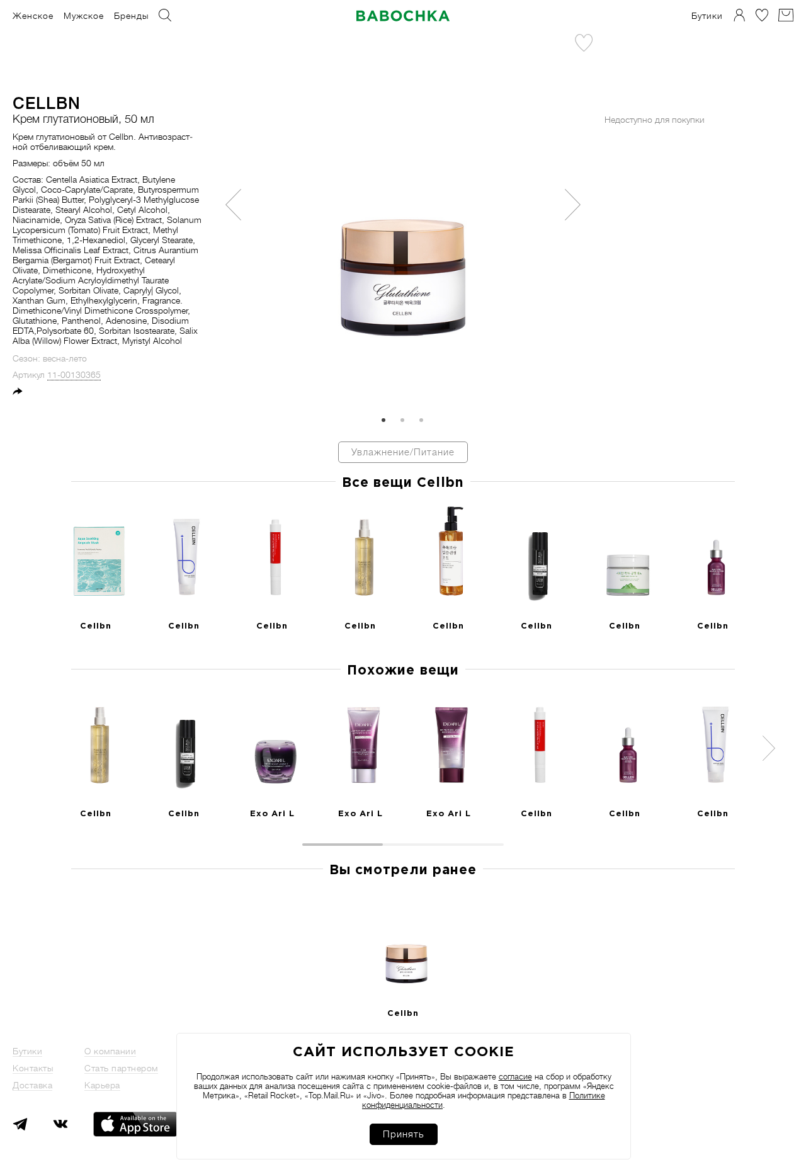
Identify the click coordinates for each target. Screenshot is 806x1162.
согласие (515, 1076)
